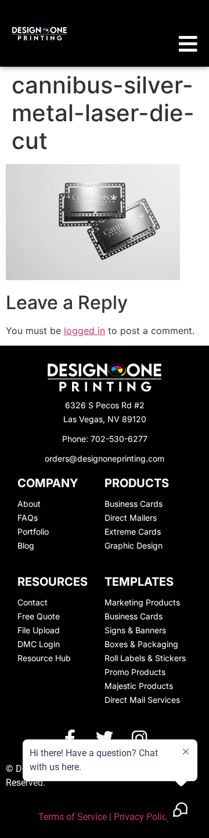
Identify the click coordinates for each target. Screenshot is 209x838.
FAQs (27, 518)
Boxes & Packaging (141, 644)
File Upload (38, 630)
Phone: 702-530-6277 (104, 439)
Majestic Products (139, 686)
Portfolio (33, 531)
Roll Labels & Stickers (145, 658)
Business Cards (134, 504)
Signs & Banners (135, 630)
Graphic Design (134, 545)
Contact (32, 602)
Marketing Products (142, 602)
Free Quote (38, 616)
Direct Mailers (131, 518)
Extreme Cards (133, 531)
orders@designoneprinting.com (104, 458)
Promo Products (135, 672)
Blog (25, 545)
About (29, 504)
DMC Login (38, 644)
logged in (84, 330)
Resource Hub (44, 658)
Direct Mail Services (142, 700)
